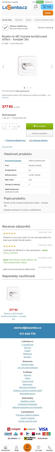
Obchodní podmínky (27, 387)
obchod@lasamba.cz (27, 327)
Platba (27, 378)
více (34, 2)
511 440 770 (27, 333)
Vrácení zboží (27, 381)
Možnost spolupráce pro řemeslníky (27, 407)
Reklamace (27, 384)
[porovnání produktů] (35, 6)
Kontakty (27, 357)
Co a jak (38, 450)
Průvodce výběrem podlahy (27, 415)
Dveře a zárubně (28, 418)
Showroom (5, 450)
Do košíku (41, 126)
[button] (24, 88)
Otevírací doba (27, 364)
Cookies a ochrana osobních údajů (27, 390)
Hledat (48, 13)
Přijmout (40, 2)
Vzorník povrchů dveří (27, 421)
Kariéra (27, 351)
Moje (17, 450)
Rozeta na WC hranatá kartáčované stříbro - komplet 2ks (13, 316)
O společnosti (27, 345)
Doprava (27, 375)
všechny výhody (44, 27)
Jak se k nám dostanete (28, 367)
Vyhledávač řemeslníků (27, 404)
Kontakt (49, 450)
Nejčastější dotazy (27, 393)
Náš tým (27, 347)
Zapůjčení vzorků (27, 401)
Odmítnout (48, 2)
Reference (27, 354)
